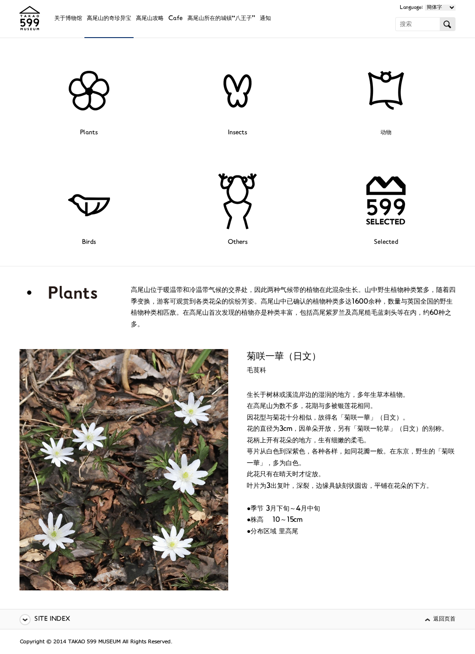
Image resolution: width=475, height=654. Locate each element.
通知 (265, 19)
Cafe (175, 19)
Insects (237, 133)
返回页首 (444, 619)
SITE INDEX (52, 619)
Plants (89, 133)
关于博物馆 (68, 19)
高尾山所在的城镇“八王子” (221, 19)
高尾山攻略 (150, 19)
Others (238, 243)
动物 (386, 133)
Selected (386, 243)
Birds (89, 243)
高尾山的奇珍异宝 (109, 19)
